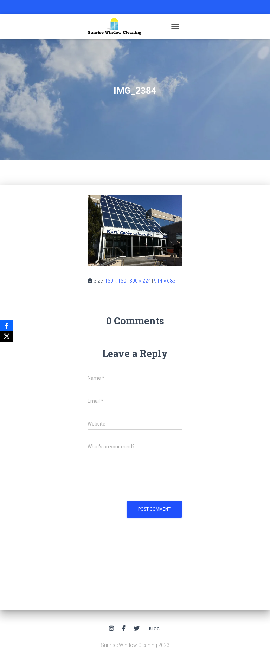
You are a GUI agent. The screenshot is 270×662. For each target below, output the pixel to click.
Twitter (136, 629)
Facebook (123, 629)
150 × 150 (115, 281)
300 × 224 (140, 281)
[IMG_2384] (135, 230)
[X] (6, 336)
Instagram (111, 629)
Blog (154, 629)
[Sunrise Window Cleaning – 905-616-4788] (117, 26)
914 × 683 (164, 281)
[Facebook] (6, 325)
